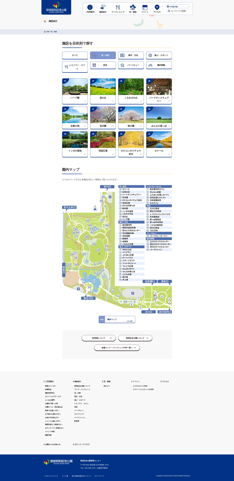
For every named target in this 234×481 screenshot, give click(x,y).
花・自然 (105, 55)
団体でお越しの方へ (52, 410)
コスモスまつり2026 (140, 386)
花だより (107, 386)
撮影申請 (48, 435)
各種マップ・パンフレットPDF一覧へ (117, 348)
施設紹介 (77, 381)
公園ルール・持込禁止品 (54, 407)
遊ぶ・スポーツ (161, 55)
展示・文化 (133, 55)
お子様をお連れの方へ (53, 414)
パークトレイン (79, 417)
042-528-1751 (90, 468)
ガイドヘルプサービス (53, 396)
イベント (136, 381)
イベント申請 (50, 431)
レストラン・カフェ (77, 67)
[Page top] (225, 454)
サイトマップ (99, 476)
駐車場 (76, 421)
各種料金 (48, 389)
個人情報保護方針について (81, 476)
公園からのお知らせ (52, 444)
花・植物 (107, 381)
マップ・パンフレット (82, 389)
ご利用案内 (49, 381)
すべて (75, 55)
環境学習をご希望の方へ (54, 424)
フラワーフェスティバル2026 (143, 389)
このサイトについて (51, 476)
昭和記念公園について (135, 338)
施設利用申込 (50, 393)
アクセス (165, 381)
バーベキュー (133, 65)
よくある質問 (50, 400)
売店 (105, 65)
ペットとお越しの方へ (53, 421)
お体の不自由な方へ (52, 417)
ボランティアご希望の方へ (54, 428)
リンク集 (65, 476)
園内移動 (161, 65)
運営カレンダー (50, 386)
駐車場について (98, 338)
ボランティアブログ (82, 444)
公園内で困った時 (51, 403)
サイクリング (79, 414)
